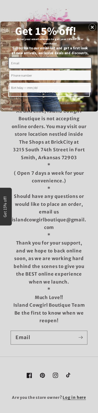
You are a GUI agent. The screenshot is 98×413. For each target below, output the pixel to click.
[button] (92, 27)
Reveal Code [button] (49, 91)
